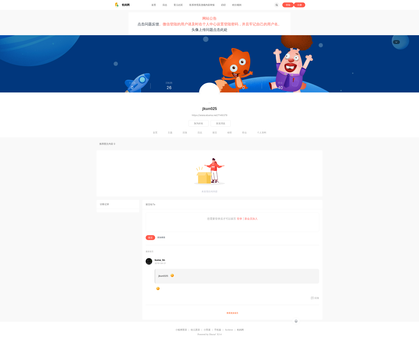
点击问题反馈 (148, 24)
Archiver (229, 330)
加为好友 (198, 123)
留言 (214, 132)
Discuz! (212, 334)
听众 (244, 132)
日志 (165, 4)
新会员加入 (251, 218)
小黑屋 (207, 330)
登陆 (288, 4)
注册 (299, 4)
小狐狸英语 (181, 330)
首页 (153, 4)
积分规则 (236, 4)
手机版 (217, 330)
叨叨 (223, 4)
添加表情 (161, 237)
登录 (239, 218)
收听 (229, 132)
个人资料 (261, 132)
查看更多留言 (232, 313)
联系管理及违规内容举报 (202, 4)
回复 (185, 132)
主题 (170, 132)
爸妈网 (240, 330)
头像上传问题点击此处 (209, 29)
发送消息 (220, 123)
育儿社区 (178, 4)
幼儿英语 (195, 330)
